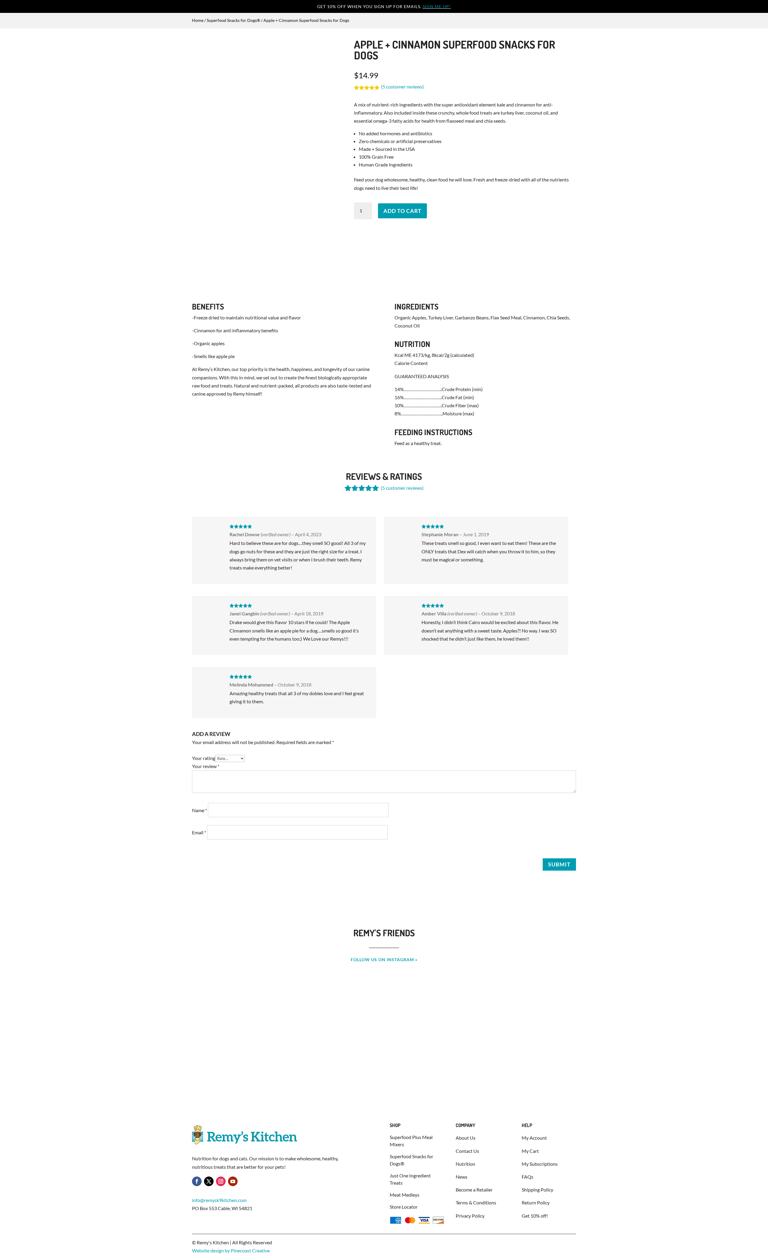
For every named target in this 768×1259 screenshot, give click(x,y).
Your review (205, 766)
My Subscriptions (540, 1164)
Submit (559, 864)
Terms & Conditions (476, 1202)
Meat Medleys (404, 1195)
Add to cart (402, 211)
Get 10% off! (535, 1216)
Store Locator (404, 1207)
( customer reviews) (402, 86)
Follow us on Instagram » (384, 959)
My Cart (530, 1151)
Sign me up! (437, 6)
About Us (466, 1138)
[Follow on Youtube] (233, 1181)
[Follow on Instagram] (221, 1181)
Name (199, 810)
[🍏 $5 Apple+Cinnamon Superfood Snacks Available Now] (692, 1016)
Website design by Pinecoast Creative (231, 1250)
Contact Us (467, 1151)
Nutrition (465, 1164)
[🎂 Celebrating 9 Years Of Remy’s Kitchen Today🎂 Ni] (75, 1016)
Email (199, 832)
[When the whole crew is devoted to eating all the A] (538, 1020)
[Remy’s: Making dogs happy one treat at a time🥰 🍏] (229, 1020)
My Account (534, 1138)
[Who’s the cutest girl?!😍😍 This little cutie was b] (384, 1016)
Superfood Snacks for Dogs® (233, 20)
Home (197, 20)
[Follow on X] (209, 1181)
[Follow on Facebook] (197, 1181)
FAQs (527, 1177)
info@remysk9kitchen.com (219, 1200)
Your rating (203, 758)
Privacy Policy (470, 1216)
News (461, 1177)
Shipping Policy (537, 1189)
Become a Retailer (474, 1189)
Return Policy (536, 1202)
